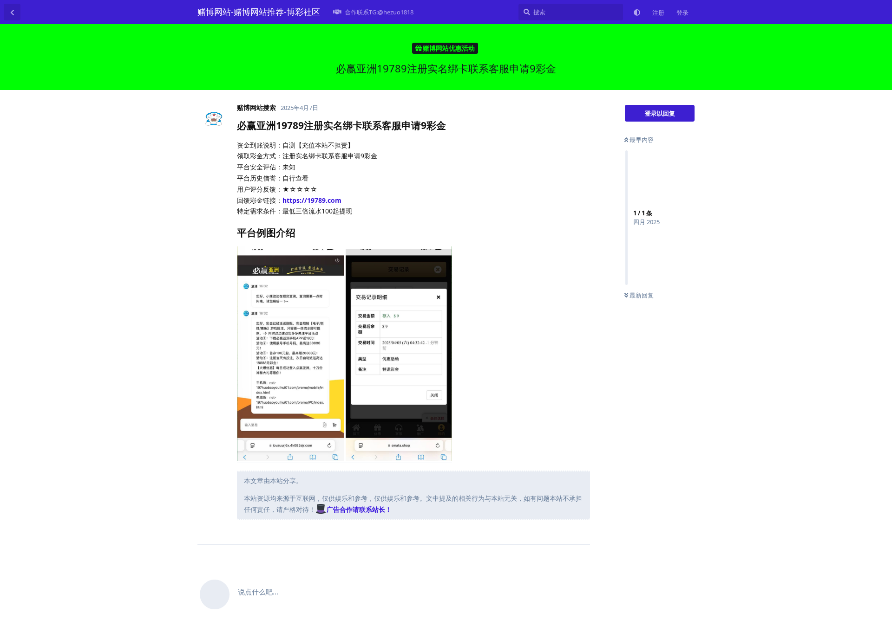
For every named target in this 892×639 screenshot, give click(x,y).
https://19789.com (311, 200)
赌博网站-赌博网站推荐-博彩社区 (258, 11)
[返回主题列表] (12, 12)
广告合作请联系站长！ (359, 509)
